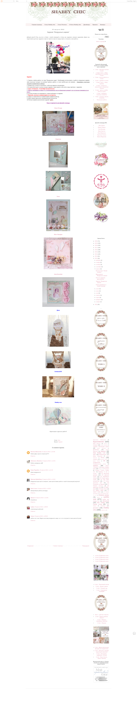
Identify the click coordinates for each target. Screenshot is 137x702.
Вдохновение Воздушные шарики (101, 275)
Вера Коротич (101, 131)
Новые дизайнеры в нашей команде (101, 285)
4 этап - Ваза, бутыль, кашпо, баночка (101, 657)
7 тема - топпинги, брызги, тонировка (102, 97)
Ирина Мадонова (101, 136)
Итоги (102, 457)
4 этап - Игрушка (101, 623)
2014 (96, 254)
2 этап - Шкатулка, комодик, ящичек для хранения (102, 651)
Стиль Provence (62, 24)
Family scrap (97, 504)
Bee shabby (101, 502)
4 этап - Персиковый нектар (102, 584)
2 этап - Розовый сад (101, 588)
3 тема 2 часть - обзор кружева (102, 83)
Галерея (95, 445)
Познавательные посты (99, 464)
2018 (96, 245)
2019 (96, 243)
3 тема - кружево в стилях (101, 80)
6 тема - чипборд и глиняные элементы (101, 94)
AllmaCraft (106, 501)
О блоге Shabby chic (75, 24)
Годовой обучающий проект (101, 446)
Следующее (30, 545)
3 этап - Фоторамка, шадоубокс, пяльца (101, 654)
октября (98, 264)
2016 (96, 249)
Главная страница (37, 24)
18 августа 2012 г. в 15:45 (41, 497)
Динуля (33, 497)
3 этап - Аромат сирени (102, 586)
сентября (98, 266)
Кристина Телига (101, 135)
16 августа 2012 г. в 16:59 (44, 488)
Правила (95, 24)
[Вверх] (134, 634)
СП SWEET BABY (98, 490)
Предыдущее (85, 545)
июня (97, 291)
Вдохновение (98, 442)
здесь (51, 100)
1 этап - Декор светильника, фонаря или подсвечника (102, 648)
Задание (60, 441)
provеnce (103, 505)
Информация (102, 454)
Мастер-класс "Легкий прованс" (101, 271)
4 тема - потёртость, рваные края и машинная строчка (101, 87)
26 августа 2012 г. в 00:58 (41, 516)
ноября (98, 262)
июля (97, 288)
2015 (96, 251)
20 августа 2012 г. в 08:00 (41, 506)
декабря (98, 260)
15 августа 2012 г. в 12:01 (48, 460)
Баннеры (102, 24)
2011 (96, 304)
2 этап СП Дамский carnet (101, 559)
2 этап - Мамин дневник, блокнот (101, 617)
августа (98, 269)
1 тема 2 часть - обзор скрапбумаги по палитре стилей (101, 74)
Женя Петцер (58, 108)
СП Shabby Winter (102, 489)
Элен (58, 196)
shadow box (103, 510)
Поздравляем (96, 462)
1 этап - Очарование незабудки (101, 590)
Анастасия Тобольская (99, 439)
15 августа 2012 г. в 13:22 (48, 479)
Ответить (33, 456)
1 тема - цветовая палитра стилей (102, 70)
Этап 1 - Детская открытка (101, 614)
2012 (96, 258)
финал (98, 497)
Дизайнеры (87, 24)
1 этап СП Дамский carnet (101, 561)
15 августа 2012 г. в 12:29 (46, 470)
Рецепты (100, 468)
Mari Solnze (102, 125)
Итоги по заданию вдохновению (100, 278)
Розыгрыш (106, 468)
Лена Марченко (102, 133)
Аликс (32, 516)
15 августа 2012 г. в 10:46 (48, 451)
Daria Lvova (34, 488)
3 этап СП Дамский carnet (101, 557)
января (98, 301)
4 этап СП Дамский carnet (101, 555)
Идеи (94, 454)
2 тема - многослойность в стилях (102, 78)
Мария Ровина (101, 127)
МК (104, 461)
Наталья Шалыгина (36, 451)
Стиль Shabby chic (50, 24)
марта (98, 297)
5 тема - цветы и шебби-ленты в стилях (101, 90)
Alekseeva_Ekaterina (36, 460)
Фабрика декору (104, 495)
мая (97, 293)
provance (96, 508)
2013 (96, 256)
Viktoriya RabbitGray (36, 479)
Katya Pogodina (35, 470)
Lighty (32, 506)
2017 (96, 247)
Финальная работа (102, 99)
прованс (95, 465)
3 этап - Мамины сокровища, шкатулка (101, 620)
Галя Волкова (101, 129)
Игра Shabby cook (99, 453)
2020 (96, 241)
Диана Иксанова (101, 448)
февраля (98, 299)
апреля (98, 295)
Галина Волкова (104, 445)
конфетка (95, 459)
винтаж (105, 443)
